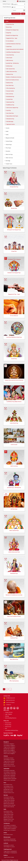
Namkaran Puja (9, 82)
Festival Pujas (9, 141)
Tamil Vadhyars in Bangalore (9, 745)
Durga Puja (8, 32)
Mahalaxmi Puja (9, 74)
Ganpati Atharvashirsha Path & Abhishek (14, 49)
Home (4, 1)
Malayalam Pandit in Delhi (9, 819)
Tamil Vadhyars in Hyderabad (9, 772)
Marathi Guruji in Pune (8, 791)
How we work (8, 722)
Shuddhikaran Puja (10, 104)
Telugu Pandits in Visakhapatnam (10, 851)
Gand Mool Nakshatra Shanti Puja (13, 43)
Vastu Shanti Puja (10, 113)
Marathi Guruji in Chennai (9, 764)
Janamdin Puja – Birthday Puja (12, 63)
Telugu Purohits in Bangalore (9, 747)
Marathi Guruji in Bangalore (9, 750)
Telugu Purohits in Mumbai (9, 800)
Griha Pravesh (9, 57)
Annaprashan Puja (10, 24)
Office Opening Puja (10, 88)
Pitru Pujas (8, 148)
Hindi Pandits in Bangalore (9, 743)
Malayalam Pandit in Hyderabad (10, 778)
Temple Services (16, 13)
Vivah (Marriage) (9, 121)
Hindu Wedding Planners (10, 718)
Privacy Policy (8, 724)
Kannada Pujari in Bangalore (9, 748)
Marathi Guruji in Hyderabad (9, 776)
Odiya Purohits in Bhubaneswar (10, 840)
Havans (7, 128)
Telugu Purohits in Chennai (9, 761)
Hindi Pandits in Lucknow (9, 845)
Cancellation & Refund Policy (11, 730)
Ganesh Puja (8, 46)
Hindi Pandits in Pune (8, 784)
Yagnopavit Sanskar (10, 124)
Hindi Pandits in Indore (8, 834)
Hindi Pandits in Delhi (8, 811)
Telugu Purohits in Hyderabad (10, 773)
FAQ (6, 728)
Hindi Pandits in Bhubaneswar (10, 839)
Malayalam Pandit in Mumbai (9, 805)
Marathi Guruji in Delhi (8, 817)
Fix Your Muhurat (10, 41)
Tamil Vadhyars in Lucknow (9, 846)
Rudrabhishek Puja (10, 96)
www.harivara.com (10, 700)
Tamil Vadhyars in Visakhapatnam (10, 852)
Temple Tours (9, 163)
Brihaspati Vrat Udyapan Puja (12, 30)
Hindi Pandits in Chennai (8, 758)
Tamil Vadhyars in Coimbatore (10, 825)
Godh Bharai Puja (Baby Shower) (13, 52)
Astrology (8, 160)
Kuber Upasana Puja (10, 68)
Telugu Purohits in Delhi (8, 814)
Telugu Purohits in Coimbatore (10, 828)
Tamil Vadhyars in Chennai (9, 759)
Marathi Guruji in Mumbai (9, 803)
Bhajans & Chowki (10, 138)
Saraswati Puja (9, 99)
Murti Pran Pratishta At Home (12, 79)
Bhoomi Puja (9, 27)
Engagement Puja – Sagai (11, 38)
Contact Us (8, 704)
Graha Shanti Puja (10, 55)
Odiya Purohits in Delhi (8, 820)
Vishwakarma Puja (10, 118)
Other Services (9, 157)
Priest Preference (7, 6)
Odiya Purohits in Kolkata (9, 857)
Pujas (7, 21)
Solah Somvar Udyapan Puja (12, 107)
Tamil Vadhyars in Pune (8, 786)
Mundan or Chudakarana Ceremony (13, 77)
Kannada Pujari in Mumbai (9, 801)
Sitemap (7, 716)
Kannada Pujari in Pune (8, 789)
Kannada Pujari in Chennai (9, 762)
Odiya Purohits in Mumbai (9, 806)
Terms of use (8, 726)
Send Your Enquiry (10, 702)
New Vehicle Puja (9, 85)
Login (23, 13)
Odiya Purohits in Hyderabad (9, 780)
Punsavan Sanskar (10, 91)
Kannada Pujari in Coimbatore (10, 830)
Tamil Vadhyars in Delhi (8, 812)
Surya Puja (8, 110)
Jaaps (7, 131)
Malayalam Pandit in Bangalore (10, 751)
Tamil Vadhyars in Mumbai (9, 798)
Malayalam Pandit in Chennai (9, 766)
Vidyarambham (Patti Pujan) (12, 116)
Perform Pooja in (6, 4)
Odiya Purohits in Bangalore (9, 753)
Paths (7, 134)
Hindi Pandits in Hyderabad (9, 770)
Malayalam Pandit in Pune (9, 792)
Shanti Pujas (9, 144)
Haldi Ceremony (9, 60)
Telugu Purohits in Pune (8, 787)
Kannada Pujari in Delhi (8, 816)
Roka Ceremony (9, 93)
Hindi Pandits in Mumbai (8, 797)
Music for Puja (9, 154)
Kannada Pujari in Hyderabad (9, 775)
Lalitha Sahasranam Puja (11, 71)
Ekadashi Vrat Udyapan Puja (12, 35)
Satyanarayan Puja (10, 102)
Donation (8, 151)
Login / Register (8, 714)
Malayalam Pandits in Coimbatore (10, 826)
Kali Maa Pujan (9, 66)
